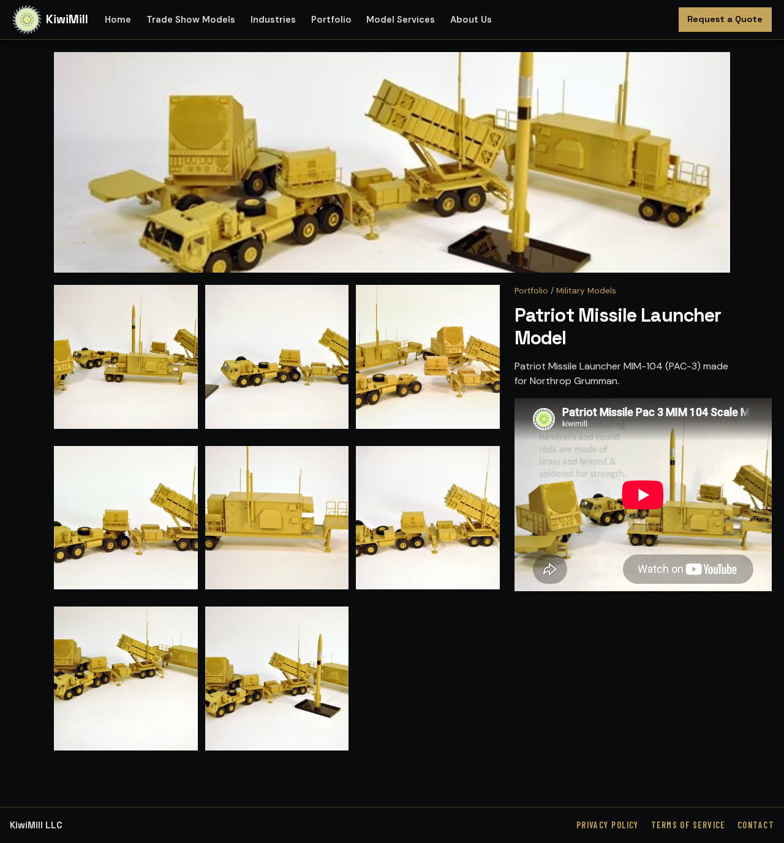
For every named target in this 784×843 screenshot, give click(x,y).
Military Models (586, 290)
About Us (471, 19)
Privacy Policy (607, 825)
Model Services (400, 19)
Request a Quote (725, 19)
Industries (273, 19)
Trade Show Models (190, 19)
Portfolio (331, 19)
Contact (755, 825)
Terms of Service (688, 825)
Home (118, 19)
